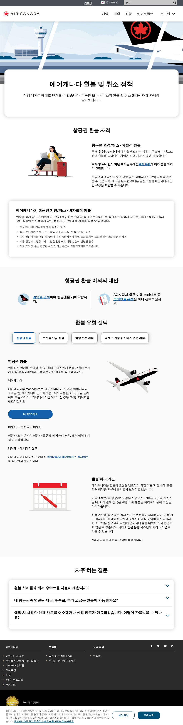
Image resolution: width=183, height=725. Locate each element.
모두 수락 (149, 715)
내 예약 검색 (30, 414)
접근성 (88, 3)
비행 (128, 14)
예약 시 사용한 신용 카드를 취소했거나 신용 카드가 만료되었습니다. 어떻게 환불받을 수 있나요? (88, 615)
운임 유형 (145, 164)
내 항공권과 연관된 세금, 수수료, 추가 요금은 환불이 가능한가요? (66, 600)
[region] (91, 715)
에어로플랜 (145, 14)
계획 (117, 14)
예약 (105, 14)
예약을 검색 (41, 297)
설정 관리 (123, 715)
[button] (174, 2)
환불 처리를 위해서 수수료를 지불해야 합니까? (51, 587)
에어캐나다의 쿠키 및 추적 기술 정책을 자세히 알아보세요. (44, 721)
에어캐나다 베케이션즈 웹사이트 (68, 457)
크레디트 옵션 (123, 299)
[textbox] (148, 2)
